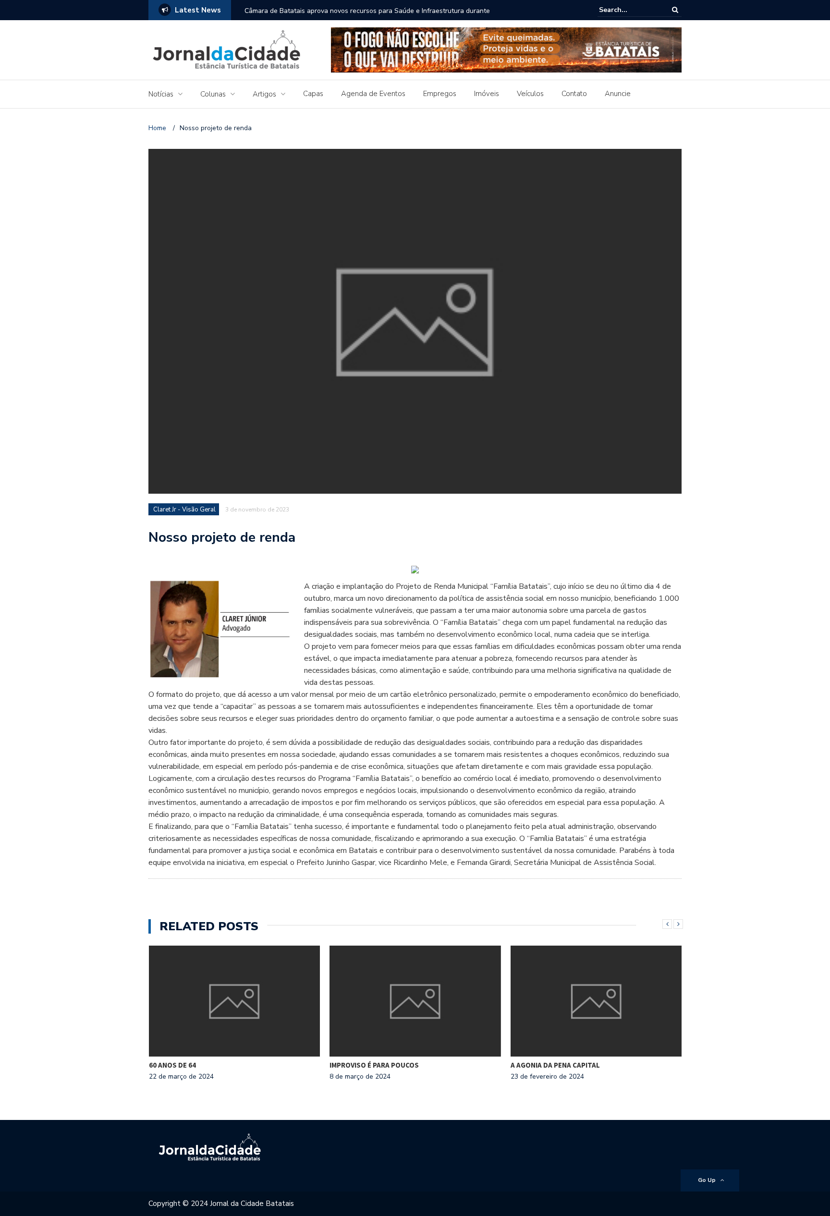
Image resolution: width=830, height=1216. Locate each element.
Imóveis (486, 93)
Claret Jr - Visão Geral (184, 509)
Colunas (213, 94)
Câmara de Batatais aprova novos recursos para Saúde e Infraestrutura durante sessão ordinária (367, 17)
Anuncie (618, 93)
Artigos (264, 94)
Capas (313, 93)
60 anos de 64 (172, 1065)
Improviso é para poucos (374, 1065)
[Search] (675, 9)
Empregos (439, 93)
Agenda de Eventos (373, 93)
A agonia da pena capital (555, 1065)
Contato (574, 93)
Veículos (530, 93)
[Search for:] (628, 9)
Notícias (160, 94)
